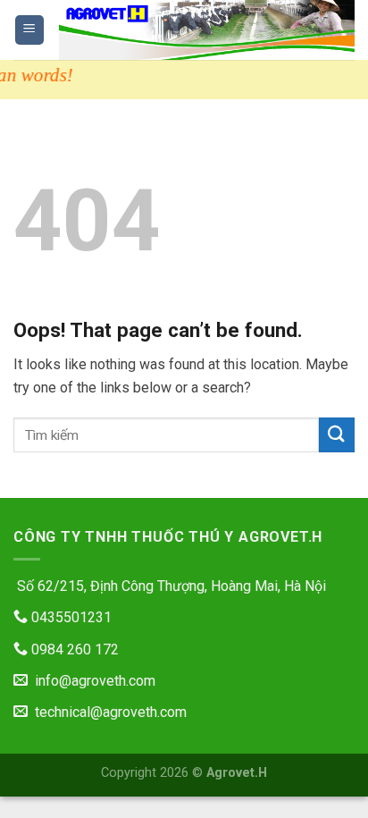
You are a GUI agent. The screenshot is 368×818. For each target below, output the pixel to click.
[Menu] (30, 30)
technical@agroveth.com (107, 712)
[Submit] (337, 434)
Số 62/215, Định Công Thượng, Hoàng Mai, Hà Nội (169, 586)
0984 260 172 (73, 649)
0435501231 (70, 617)
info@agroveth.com (91, 680)
